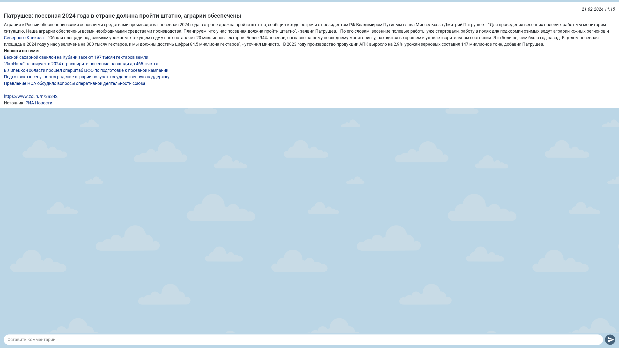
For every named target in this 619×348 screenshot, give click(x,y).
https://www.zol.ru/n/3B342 (31, 96)
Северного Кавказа (24, 37)
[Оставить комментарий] (303, 339)
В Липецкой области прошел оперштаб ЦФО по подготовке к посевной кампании (86, 70)
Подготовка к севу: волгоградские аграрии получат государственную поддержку (86, 76)
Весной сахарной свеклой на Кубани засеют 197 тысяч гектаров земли (76, 57)
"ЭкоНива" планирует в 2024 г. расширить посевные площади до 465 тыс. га (81, 63)
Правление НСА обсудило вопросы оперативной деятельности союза (74, 83)
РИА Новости (38, 102)
